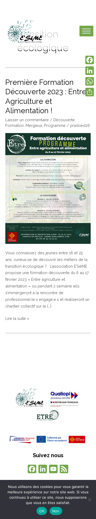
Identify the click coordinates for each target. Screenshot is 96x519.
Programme (55, 125)
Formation (14, 125)
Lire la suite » (17, 318)
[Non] (89, 499)
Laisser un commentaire (27, 120)
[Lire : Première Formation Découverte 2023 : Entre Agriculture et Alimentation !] (48, 188)
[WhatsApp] (89, 81)
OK (41, 511)
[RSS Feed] (64, 470)
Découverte (64, 120)
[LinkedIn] (89, 70)
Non (55, 511)
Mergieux (34, 125)
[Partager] (89, 92)
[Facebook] (32, 470)
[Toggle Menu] (86, 31)
